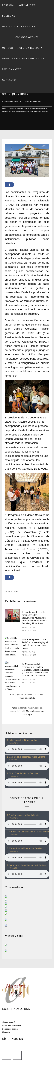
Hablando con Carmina (18, 26)
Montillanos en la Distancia (23, 59)
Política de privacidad (11, 1026)
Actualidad (26, 5)
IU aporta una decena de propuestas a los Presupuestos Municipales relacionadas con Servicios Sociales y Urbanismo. (34, 618)
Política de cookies (10, 1029)
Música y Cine (11, 69)
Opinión (7, 48)
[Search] (26, 89)
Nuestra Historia (30, 48)
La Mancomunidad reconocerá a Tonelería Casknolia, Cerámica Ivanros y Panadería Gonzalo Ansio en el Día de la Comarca (35, 670)
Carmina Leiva (34, 101)
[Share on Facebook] (9, 184)
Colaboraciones (27, 37)
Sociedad (8, 16)
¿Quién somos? (8, 1022)
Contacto (9, 80)
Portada (8, 5)
